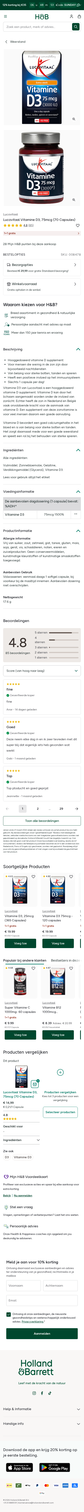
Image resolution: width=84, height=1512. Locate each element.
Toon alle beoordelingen (42, 821)
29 (61, 809)
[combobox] (37, 27)
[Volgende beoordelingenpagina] (76, 808)
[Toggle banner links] (80, 5)
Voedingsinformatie (18, 491)
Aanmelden (42, 1333)
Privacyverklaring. (33, 1321)
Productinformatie (17, 531)
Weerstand (17, 42)
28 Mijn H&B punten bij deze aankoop (29, 244)
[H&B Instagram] (34, 1393)
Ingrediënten (13, 450)
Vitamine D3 (22, 1157)
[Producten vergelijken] (60, 1072)
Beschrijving (12, 349)
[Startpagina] (42, 16)
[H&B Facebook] (42, 1393)
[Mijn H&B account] (71, 16)
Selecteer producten (60, 1112)
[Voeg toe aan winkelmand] (35, 1083)
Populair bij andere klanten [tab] (24, 960)
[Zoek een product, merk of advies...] (76, 27)
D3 (7, 1157)
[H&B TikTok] (49, 1393)
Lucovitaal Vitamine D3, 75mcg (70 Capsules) (20, 1094)
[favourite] (33, 877)
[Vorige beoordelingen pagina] (7, 808)
